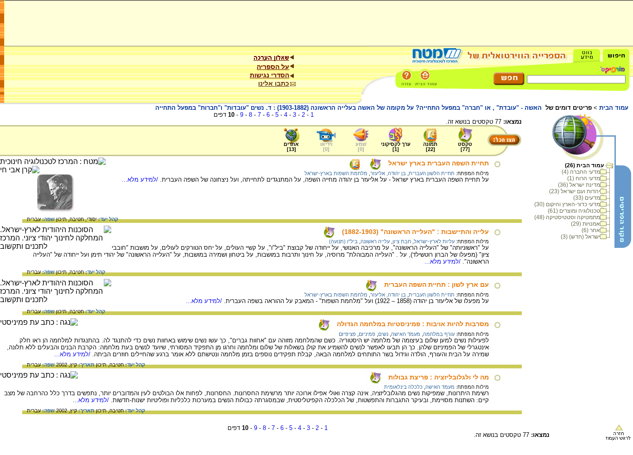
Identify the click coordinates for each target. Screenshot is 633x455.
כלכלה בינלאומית (403, 387)
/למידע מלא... (141, 179)
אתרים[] (291, 146)
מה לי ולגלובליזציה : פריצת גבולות (438, 377)
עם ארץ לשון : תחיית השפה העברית (436, 284)
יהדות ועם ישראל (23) (574, 191)
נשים (383, 334)
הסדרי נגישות (269, 75)
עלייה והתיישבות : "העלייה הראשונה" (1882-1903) (415, 231)
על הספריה (273, 66)
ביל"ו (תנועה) (343, 241)
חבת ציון (401, 241)
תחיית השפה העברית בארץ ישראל (438, 163)
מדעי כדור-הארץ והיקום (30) (567, 204)
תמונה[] (430, 146)
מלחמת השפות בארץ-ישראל (335, 173)
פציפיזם (347, 334)
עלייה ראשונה (375, 241)
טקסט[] (465, 146)
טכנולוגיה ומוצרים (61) (574, 211)
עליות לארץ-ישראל (434, 241)
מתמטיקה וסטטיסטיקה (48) (567, 217)
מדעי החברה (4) (581, 172)
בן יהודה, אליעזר (388, 173)
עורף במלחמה (439, 334)
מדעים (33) (586, 198)
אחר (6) (591, 230)
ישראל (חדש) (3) (580, 237)
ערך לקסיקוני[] (396, 146)
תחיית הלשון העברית (432, 173)
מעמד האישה (405, 334)
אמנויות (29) (585, 224)
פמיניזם (367, 334)
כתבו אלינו (273, 83)
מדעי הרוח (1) (583, 178)
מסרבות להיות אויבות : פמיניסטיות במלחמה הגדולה (413, 324)
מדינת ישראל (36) (579, 185)
